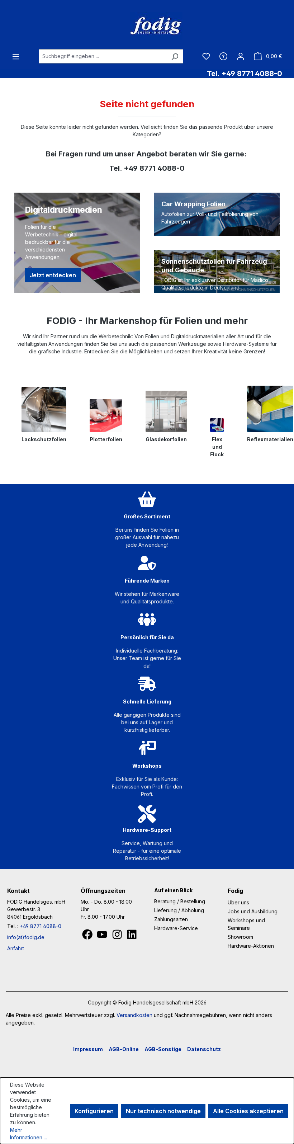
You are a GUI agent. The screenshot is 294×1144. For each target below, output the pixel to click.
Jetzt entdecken (53, 275)
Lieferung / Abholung (179, 910)
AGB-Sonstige (162, 1049)
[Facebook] (88, 936)
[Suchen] (174, 56)
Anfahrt (15, 948)
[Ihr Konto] (240, 56)
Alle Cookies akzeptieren (248, 1111)
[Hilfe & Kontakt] (223, 56)
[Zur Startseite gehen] (147, 26)
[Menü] (15, 56)
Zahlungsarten (171, 919)
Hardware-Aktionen (251, 946)
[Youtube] (102, 936)
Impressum (88, 1049)
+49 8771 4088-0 (40, 926)
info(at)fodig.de (25, 937)
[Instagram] (117, 936)
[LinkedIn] (131, 936)
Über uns (238, 902)
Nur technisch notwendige (163, 1111)
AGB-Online (124, 1049)
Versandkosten (134, 1015)
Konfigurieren (94, 1111)
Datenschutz (204, 1049)
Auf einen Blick (173, 890)
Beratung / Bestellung (179, 901)
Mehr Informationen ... (28, 1133)
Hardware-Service (176, 928)
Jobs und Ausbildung (253, 911)
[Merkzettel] (206, 56)
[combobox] (103, 56)
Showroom (240, 937)
